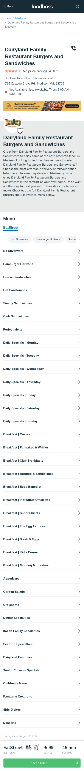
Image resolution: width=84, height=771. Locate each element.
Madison (20, 18)
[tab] (11, 227)
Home (7, 18)
